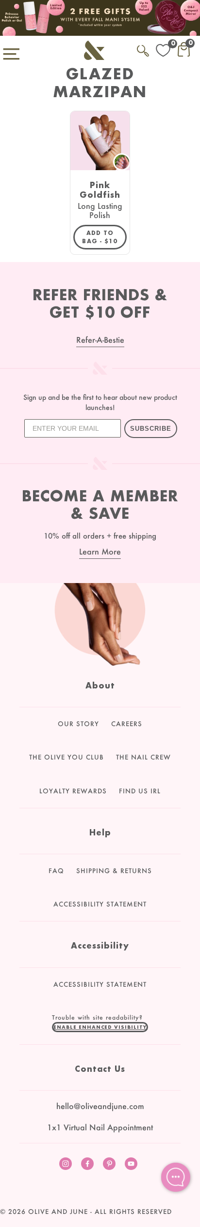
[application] (175, 1177)
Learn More (100, 551)
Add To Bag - (104, 237)
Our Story (78, 724)
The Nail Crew (143, 757)
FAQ (56, 871)
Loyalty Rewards (73, 791)
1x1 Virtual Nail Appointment (100, 1127)
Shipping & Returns (114, 871)
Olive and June (58, 1211)
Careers (126, 724)
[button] (100, 1027)
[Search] (143, 49)
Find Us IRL (140, 791)
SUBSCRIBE (150, 428)
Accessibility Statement (100, 904)
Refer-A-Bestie (100, 340)
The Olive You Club (66, 757)
